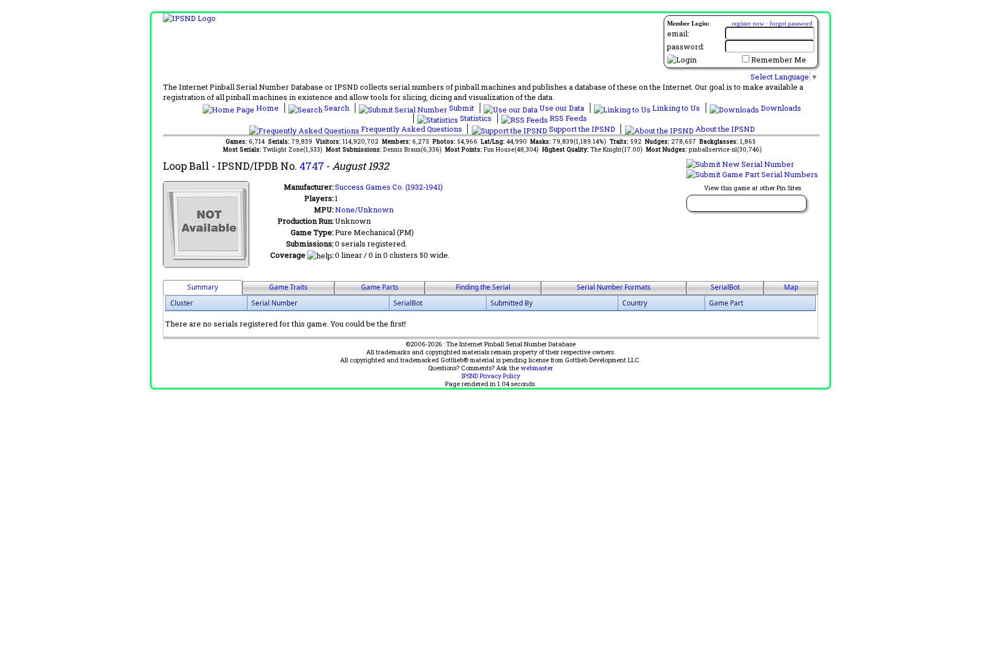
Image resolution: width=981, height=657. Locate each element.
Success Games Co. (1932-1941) (389, 187)
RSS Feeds (567, 118)
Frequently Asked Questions (411, 129)
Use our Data (562, 108)
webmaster (537, 368)
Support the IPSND (582, 129)
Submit (461, 108)
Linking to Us (676, 108)
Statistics (475, 118)
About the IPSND (724, 129)
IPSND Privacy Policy (491, 376)
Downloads (780, 108)
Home (267, 108)
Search (336, 108)
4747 (311, 166)
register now (748, 23)
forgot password (791, 23)
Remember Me (778, 60)
